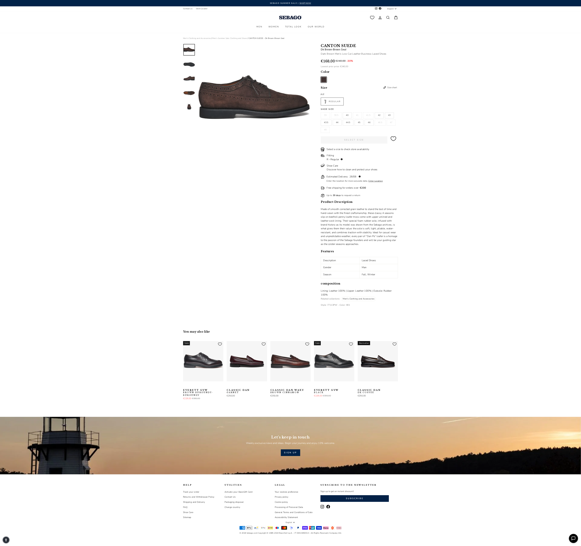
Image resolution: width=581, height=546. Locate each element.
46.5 (380, 122)
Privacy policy (281, 496)
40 (347, 115)
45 (359, 122)
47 (391, 122)
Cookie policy (281, 502)
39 (325, 115)
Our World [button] (316, 26)
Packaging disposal (234, 502)
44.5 (348, 122)
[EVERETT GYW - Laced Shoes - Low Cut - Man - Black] (190, 386)
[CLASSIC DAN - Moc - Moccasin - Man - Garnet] (229, 386)
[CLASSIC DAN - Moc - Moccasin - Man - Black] (233, 386)
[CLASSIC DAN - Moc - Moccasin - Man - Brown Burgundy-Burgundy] (243, 386)
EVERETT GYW (198, 392)
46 (369, 122)
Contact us (187, 8)
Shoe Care (188, 512)
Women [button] (273, 26)
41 (357, 115)
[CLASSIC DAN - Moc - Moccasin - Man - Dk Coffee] (360, 386)
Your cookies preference (286, 491)
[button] (6, 540)
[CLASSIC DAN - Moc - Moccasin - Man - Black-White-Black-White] (238, 386)
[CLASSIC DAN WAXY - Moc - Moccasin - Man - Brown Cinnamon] (272, 386)
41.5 (368, 115)
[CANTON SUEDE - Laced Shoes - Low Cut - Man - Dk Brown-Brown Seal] (324, 80)
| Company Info (334, 533)
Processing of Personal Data (289, 507)
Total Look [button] (293, 26)
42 (379, 115)
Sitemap (187, 517)
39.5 (336, 115)
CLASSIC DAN (238, 391)
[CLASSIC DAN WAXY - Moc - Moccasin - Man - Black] (277, 386)
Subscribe (354, 498)
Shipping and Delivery (194, 502)
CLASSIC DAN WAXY (287, 391)
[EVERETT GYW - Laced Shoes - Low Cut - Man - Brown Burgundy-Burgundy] (185, 386)
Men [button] (259, 26)
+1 (248, 386)
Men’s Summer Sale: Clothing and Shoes (229, 38)
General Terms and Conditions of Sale (293, 512)
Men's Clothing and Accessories (197, 38)
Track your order (191, 491)
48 (325, 129)
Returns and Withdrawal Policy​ (198, 496)
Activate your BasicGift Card (238, 491)
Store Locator (201, 8)
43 (389, 115)
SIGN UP (290, 452)
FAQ (185, 507)
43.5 (326, 122)
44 (337, 122)
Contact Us (230, 496)
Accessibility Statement (286, 517)
